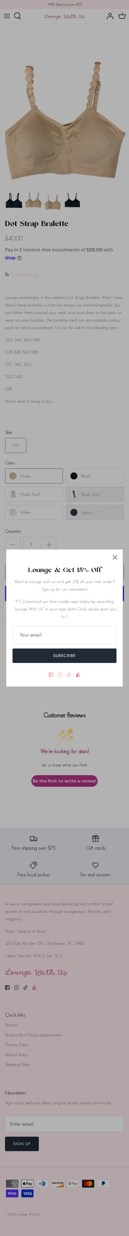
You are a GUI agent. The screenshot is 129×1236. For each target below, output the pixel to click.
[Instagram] (60, 674)
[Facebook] (51, 674)
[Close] (115, 557)
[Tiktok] (69, 674)
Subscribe (64, 656)
